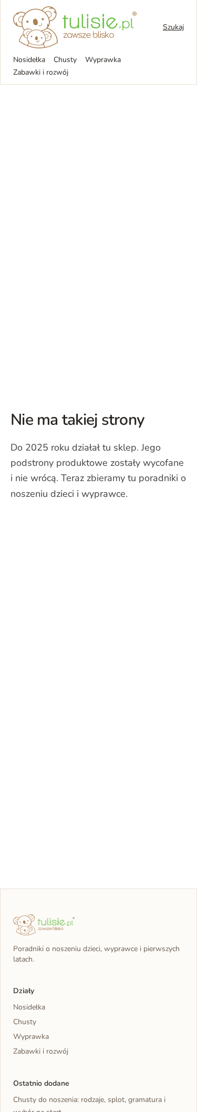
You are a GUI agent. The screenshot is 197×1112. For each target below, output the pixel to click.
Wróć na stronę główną (65, 526)
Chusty (65, 60)
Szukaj (173, 27)
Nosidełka (29, 60)
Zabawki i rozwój (40, 72)
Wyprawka (103, 60)
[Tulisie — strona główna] (75, 27)
